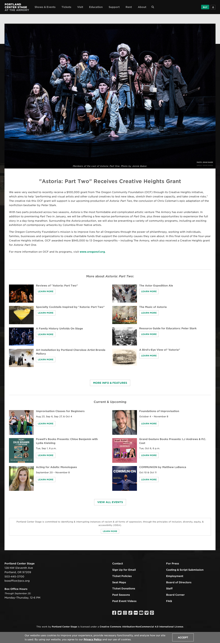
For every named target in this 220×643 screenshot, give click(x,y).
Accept (183, 637)
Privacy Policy (93, 639)
